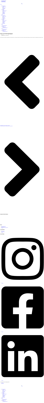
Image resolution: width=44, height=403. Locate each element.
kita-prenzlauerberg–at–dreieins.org (3, 218)
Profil (3, 7)
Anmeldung (2, 26)
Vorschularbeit (4, 8)
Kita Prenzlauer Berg (3, 15)
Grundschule (2, 9)
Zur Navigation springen (3, 0)
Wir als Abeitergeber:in (5, 25)
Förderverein (4, 13)
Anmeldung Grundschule (5, 27)
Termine (3, 18)
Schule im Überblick (5, 10)
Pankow (1, 4)
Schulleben (4, 12)
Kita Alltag (4, 17)
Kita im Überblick (4, 16)
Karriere (2, 28)
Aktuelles (3, 6)
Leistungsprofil (4, 21)
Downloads (4, 23)
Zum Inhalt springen (3, 1)
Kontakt (2, 14)
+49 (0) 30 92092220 (3, 222)
